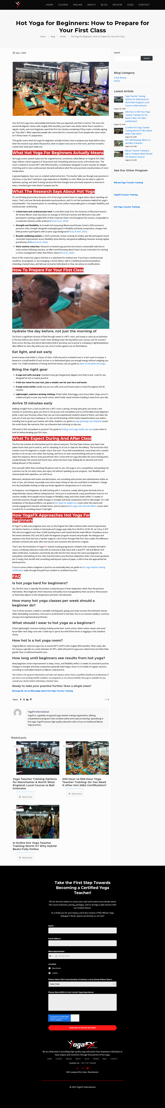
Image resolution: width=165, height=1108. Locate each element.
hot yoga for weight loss (66, 502)
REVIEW (96, 1059)
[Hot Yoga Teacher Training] (18, 5)
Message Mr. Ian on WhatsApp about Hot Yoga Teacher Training (42, 690)
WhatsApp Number (57, 951)
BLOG (87, 1059)
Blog (53, 36)
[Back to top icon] (153, 1103)
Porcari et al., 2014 (58, 221)
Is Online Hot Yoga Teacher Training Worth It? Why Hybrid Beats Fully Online (35, 846)
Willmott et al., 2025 (38, 242)
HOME (49, 1059)
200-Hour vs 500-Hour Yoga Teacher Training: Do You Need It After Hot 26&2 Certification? (84, 782)
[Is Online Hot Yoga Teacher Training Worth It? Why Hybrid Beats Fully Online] (118, 131)
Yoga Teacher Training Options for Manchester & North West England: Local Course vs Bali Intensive (35, 783)
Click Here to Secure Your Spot (82, 1027)
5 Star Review (120, 77)
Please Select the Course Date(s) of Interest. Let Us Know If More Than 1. (80, 979)
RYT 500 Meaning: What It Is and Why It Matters (138, 142)
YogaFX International (38, 712)
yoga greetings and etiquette (88, 421)
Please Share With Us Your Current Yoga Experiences (71, 992)
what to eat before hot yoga (92, 363)
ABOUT (78, 1059)
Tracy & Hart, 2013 (77, 231)
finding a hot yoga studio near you (77, 429)
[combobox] (52, 956)
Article (63, 36)
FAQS (104, 1059)
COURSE (59, 1059)
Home (43, 36)
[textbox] (80, 984)
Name (51, 925)
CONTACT (114, 1059)
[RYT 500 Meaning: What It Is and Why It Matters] (118, 143)
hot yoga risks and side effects (83, 506)
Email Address (55, 938)
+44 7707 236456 (88, 1063)
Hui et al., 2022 (66, 252)
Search (117, 52)
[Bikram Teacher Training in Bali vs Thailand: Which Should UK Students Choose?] (118, 154)
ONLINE (69, 1059)
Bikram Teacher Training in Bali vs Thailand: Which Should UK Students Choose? (138, 153)
